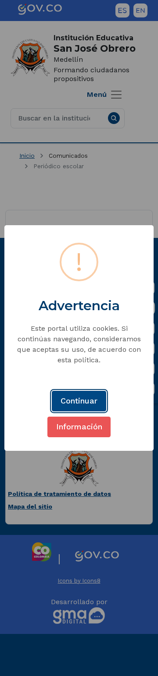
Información (79, 426)
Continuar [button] (79, 400)
